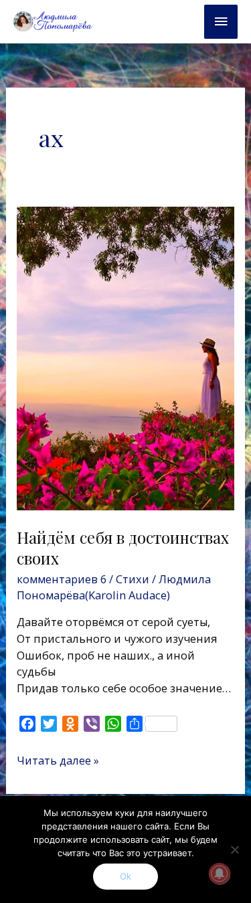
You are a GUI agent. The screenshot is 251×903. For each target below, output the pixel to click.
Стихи (132, 579)
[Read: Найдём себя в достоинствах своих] (125, 357)
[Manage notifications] (219, 873)
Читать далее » (58, 760)
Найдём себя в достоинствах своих (123, 547)
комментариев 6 (61, 579)
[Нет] (234, 849)
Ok (125, 876)
